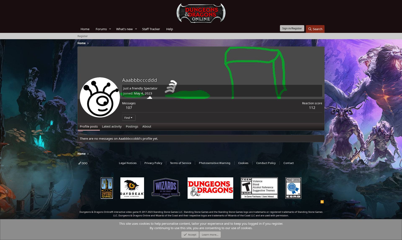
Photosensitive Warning (214, 163)
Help (169, 29)
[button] (110, 29)
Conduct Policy (266, 163)
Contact (288, 163)
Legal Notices (128, 163)
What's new (124, 29)
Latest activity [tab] (112, 126)
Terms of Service (180, 163)
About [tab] (146, 126)
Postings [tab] (132, 126)
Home (85, 29)
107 (129, 107)
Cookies (243, 163)
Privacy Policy (153, 163)
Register (82, 36)
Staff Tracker (151, 29)
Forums (101, 29)
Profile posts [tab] (89, 126)
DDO (84, 163)
